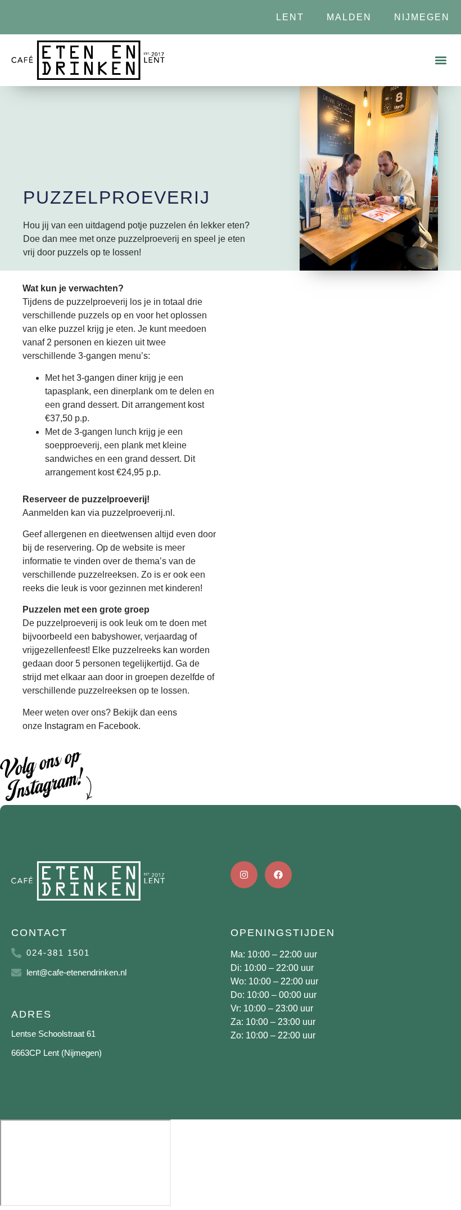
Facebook (118, 726)
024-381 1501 (58, 952)
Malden (349, 17)
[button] (440, 60)
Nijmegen (422, 17)
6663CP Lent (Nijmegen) (56, 1053)
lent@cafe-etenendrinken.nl (76, 972)
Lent (290, 17)
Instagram (64, 726)
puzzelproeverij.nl (137, 513)
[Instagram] (244, 874)
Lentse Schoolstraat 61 (53, 1033)
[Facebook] (278, 874)
